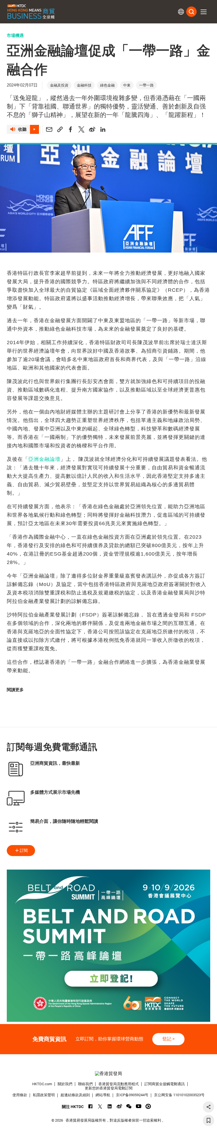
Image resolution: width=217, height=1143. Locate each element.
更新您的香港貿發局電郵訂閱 (109, 1088)
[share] (208, 1107)
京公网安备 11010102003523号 (179, 1095)
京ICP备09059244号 (132, 1095)
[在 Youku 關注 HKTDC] (148, 1106)
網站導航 (103, 1095)
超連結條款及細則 (75, 1095)
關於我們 (65, 1084)
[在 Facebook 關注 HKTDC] (90, 1106)
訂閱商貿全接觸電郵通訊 (164, 1084)
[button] (203, 12)
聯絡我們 (85, 1084)
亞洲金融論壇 (44, 459)
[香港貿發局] (108, 1073)
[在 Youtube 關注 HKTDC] (138, 1106)
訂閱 (24, 850)
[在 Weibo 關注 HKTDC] (119, 1106)
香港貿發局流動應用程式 (118, 1084)
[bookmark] (208, 1120)
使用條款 (19, 1095)
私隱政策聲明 (44, 1095)
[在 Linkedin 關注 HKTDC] (109, 1106)
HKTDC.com (42, 1084)
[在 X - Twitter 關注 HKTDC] (100, 1106)
